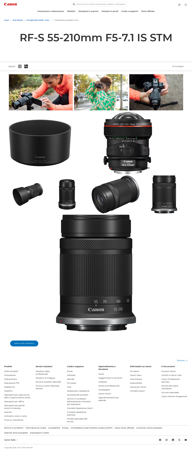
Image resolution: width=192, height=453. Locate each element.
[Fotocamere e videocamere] (65, 11)
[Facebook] (160, 440)
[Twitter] (179, 440)
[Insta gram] (166, 440)
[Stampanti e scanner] (99, 11)
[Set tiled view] (20, 66)
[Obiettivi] (76, 11)
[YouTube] (186, 440)
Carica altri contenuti (24, 343)
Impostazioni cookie (39, 433)
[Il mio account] (179, 5)
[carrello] (186, 5)
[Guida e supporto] (139, 11)
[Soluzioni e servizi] (119, 11)
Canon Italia (10, 440)
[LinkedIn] (173, 440)
